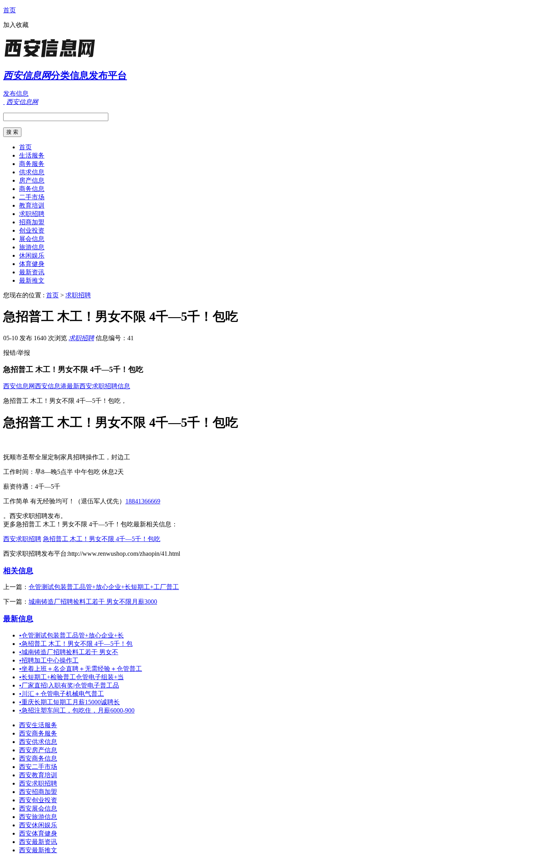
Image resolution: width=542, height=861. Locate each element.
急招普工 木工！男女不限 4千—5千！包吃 (101, 538)
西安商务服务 (38, 733)
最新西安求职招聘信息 (98, 386)
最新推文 (31, 280)
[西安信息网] (52, 57)
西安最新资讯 (38, 841)
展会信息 (31, 238)
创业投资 (31, 230)
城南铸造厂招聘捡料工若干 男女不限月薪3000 (93, 601)
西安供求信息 (38, 741)
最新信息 (18, 618)
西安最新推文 (38, 850)
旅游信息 (31, 247)
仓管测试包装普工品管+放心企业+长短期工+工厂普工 (104, 587)
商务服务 (31, 163)
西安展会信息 (38, 808)
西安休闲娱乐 (38, 825)
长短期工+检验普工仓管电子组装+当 (71, 677)
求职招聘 (31, 213)
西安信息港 (51, 386)
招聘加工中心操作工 (49, 660)
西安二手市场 (38, 766)
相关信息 (18, 570)
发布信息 (16, 93)
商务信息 (31, 188)
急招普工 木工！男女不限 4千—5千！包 (76, 643)
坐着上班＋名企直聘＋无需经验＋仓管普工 (80, 668)
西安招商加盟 (38, 791)
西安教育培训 (38, 775)
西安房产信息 (38, 750)
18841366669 (142, 501)
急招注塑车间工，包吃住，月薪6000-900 (77, 710)
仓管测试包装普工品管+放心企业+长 (71, 635)
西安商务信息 (38, 758)
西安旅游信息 (38, 816)
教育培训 (31, 205)
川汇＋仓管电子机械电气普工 (61, 693)
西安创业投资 (38, 800)
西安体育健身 (38, 833)
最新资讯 (31, 272)
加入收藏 (16, 24)
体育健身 (31, 263)
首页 (9, 10)
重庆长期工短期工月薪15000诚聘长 (69, 702)
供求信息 (31, 172)
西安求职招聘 (22, 538)
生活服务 (31, 155)
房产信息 (31, 180)
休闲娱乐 (31, 255)
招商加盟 (31, 222)
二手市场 (31, 197)
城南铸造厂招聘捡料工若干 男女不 (68, 652)
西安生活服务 (38, 725)
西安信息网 (19, 386)
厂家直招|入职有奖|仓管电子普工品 (69, 685)
